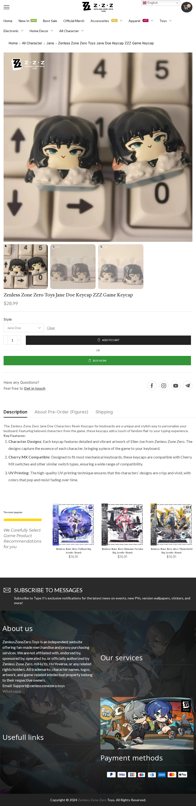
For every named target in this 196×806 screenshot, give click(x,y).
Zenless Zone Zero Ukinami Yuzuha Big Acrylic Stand (122, 550)
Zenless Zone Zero (92, 800)
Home (13, 43)
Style (8, 319)
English (152, 3)
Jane (50, 43)
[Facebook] (152, 385)
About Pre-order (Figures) (61, 411)
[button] (7, 7)
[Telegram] (187, 385)
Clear (51, 328)
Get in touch (34, 388)
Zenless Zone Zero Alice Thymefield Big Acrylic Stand (171, 550)
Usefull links (23, 737)
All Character (32, 43)
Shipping (104, 411)
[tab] (15, 413)
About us (17, 628)
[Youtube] (175, 385)
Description (15, 411)
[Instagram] (164, 385)
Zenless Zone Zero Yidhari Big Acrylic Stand (73, 550)
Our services (121, 657)
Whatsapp (11, 691)
